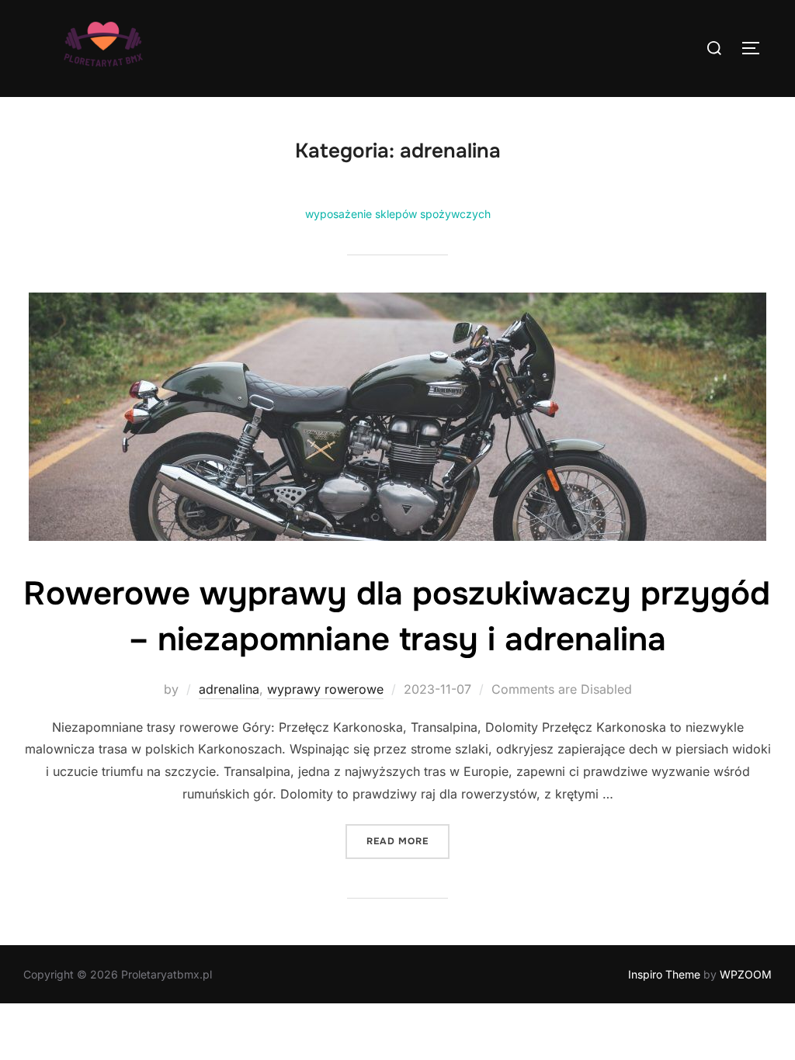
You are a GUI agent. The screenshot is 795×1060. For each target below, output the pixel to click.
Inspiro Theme (664, 974)
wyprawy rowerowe (325, 689)
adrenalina (229, 689)
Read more (408, 840)
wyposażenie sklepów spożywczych (398, 213)
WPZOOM (746, 974)
